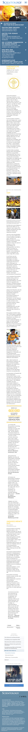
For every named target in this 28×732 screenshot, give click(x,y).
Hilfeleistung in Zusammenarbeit (11, 657)
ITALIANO (22, 705)
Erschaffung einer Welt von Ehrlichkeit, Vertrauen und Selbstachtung (13, 648)
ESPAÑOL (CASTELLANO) (7, 705)
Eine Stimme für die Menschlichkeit (12, 637)
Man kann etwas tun (10, 650)
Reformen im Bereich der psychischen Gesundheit (13, 645)
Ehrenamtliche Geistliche (10, 653)
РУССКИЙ (4, 703)
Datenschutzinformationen (12, 728)
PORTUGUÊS (5, 706)
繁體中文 (9, 703)
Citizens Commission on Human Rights (10, 724)
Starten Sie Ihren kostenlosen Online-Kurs (13, 719)
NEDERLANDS (15, 703)
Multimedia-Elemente (9, 655)
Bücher (3, 713)
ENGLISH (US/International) (8, 701)
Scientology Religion (6, 718)
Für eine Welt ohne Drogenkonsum (16, 722)
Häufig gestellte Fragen (19, 712)
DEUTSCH (21, 703)
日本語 (22, 702)
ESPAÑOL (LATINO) (20, 704)
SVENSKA (13, 704)
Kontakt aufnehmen (6, 714)
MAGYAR (4, 704)
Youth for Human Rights (19, 723)
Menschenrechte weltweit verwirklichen (13, 641)
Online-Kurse (9, 713)
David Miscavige (15, 718)
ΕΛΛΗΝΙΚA (16, 705)
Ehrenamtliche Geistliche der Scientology (12, 720)
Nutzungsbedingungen (11, 729)
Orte (12, 714)
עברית (18, 702)
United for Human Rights (7, 723)
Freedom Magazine (14, 721)
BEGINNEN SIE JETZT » (14, 685)
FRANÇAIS (13, 702)
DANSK (8, 702)
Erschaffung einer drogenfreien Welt (12, 639)
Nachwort (7, 659)
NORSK (8, 704)
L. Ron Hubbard (5, 710)
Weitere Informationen (17, 713)
